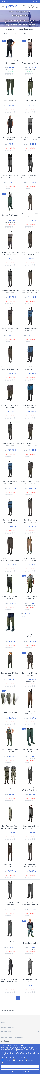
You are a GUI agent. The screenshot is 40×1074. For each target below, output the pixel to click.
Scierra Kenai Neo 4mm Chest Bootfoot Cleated (30, 291)
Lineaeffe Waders (8, 1010)
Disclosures (6, 1032)
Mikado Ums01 (30, 100)
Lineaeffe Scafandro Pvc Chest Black (10, 62)
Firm (3, 1022)
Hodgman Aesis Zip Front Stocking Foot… (30, 62)
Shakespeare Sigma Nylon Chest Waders (30, 942)
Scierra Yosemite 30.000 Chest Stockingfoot (30, 138)
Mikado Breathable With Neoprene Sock (10, 253)
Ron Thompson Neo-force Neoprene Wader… (10, 827)
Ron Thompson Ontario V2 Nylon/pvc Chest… (30, 789)
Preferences (20, 1060)
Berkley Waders (10, 942)
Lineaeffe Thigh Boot (10, 636)
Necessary (7, 1060)
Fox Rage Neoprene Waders (30, 636)
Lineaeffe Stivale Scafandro (30, 597)
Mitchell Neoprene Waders (10, 138)
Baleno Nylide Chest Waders (10, 597)
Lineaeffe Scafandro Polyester (10, 751)
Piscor (11, 11)
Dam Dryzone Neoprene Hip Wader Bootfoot (30, 904)
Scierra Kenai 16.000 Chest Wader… (30, 215)
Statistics (31, 1060)
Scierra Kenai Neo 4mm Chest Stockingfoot (30, 253)
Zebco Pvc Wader (10, 712)
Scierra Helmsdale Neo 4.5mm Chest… (10, 291)
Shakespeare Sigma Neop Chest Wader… (30, 559)
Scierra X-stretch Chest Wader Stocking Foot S (10, 980)
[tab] (20, 1022)
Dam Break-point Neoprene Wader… (30, 521)
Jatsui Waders (10, 789)
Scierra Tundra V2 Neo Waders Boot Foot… (30, 827)
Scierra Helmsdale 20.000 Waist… (30, 368)
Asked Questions (7, 1027)
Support (5, 1)
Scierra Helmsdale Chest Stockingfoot (10, 330)
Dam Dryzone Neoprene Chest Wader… (10, 904)
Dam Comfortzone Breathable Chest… (30, 980)
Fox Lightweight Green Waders (10, 674)
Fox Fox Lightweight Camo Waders (30, 674)
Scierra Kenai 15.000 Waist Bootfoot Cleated (10, 559)
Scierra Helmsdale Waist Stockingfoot (10, 406)
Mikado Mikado (10, 100)
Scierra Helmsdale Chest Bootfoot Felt (30, 483)
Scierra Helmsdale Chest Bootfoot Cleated (30, 444)
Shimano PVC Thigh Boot (30, 751)
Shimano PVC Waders (10, 215)
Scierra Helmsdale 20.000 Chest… (30, 330)
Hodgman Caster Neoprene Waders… (30, 712)
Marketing (7, 1063)
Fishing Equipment (22, 11)
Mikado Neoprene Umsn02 (10, 865)
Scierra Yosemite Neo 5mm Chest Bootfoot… (10, 177)
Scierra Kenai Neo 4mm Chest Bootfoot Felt (10, 368)
